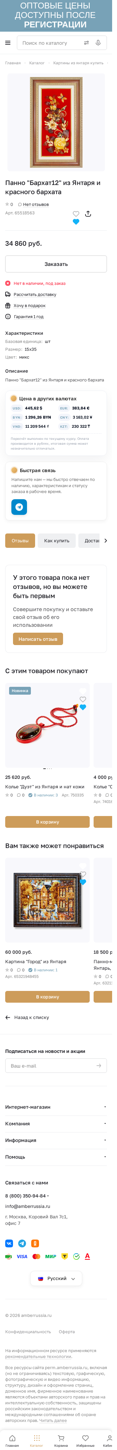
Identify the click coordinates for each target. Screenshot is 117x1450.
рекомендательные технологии (38, 1356)
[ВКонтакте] (9, 1243)
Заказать (56, 264)
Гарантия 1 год (29, 316)
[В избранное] (76, 213)
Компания (17, 1123)
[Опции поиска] (85, 43)
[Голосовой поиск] (99, 43)
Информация (20, 1140)
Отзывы (20, 540)
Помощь (15, 1157)
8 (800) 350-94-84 (25, 1195)
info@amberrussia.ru (27, 1206)
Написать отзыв (38, 639)
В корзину (47, 822)
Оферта (67, 1331)
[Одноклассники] (35, 1243)
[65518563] (56, 122)
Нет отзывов (36, 204)
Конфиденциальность (28, 1331)
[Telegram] (22, 1243)
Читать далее (53, 1420)
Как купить (56, 540)
